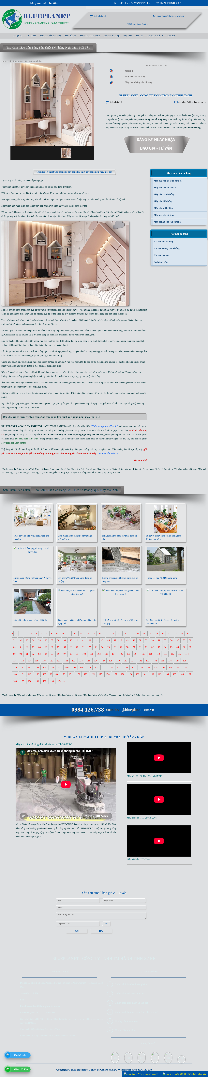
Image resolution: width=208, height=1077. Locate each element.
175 (100, 674)
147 (74, 667)
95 (52, 654)
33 (27, 640)
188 (15, 681)
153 (118, 667)
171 (70, 674)
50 (134, 640)
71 (83, 647)
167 (44, 674)
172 (78, 674)
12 (75, 633)
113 (179, 654)
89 (14, 654)
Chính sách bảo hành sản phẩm (131, 984)
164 (22, 674)
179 (130, 674)
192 (44, 681)
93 (39, 654)
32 (21, 640)
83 (159, 647)
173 (85, 674)
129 (118, 660)
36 (46, 640)
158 (155, 667)
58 (184, 640)
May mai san (128, 393)
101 (91, 654)
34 (33, 640)
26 (163, 633)
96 (58, 654)
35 (39, 640)
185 (174, 674)
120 (51, 660)
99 (77, 654)
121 (58, 660)
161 (178, 667)
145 (59, 667)
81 (146, 647)
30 (188, 633)
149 (89, 667)
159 (163, 667)
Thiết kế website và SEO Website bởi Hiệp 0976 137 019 (121, 1069)
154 (126, 667)
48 (121, 640)
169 (56, 674)
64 (39, 647)
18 (112, 633)
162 (185, 667)
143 (44, 667)
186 (182, 674)
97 (65, 654)
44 (96, 640)
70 (77, 647)
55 (165, 640)
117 (29, 660)
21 (131, 633)
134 (155, 660)
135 (162, 660)
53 (152, 640)
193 (52, 681)
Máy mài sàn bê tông (76, 216)
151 (104, 667)
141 (29, 667)
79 (134, 647)
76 (115, 647)
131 (133, 660)
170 (63, 674)
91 (27, 654)
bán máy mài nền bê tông (113, 469)
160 (170, 667)
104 (113, 654)
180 (137, 674)
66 (52, 647)
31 (14, 640)
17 (106, 633)
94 (46, 654)
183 (159, 674)
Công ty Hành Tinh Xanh (28, 469)
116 (22, 660)
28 (175, 633)
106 (128, 654)
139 (15, 667)
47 (115, 640)
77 (121, 647)
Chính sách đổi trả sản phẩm (129, 993)
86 (177, 647)
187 (189, 674)
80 (140, 647)
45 (102, 640)
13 (81, 633)
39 (65, 640)
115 (15, 660)
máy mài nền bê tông (91, 199)
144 (52, 667)
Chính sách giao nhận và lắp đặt (131, 1002)
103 (106, 654)
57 (177, 640)
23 (144, 633)
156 (141, 667)
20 (125, 633)
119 (44, 660)
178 (122, 674)
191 (37, 681)
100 (84, 654)
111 (165, 654)
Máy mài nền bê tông (44, 3)
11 (69, 633)
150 (96, 667)
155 (133, 667)
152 (111, 667)
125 (88, 660)
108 (143, 654)
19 (119, 633)
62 (27, 647)
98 (71, 654)
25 (157, 633)
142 (37, 667)
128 (110, 660)
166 (37, 674)
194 (59, 681)
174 (93, 674)
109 (150, 654)
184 (167, 674)
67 (58, 647)
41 (77, 640)
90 (21, 654)
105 (121, 654)
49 (127, 640)
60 (14, 647)
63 (33, 647)
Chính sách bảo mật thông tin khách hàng (136, 1012)
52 (146, 640)
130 (125, 660)
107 (136, 654)
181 (145, 674)
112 (172, 654)
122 (66, 660)
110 (158, 654)
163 (15, 674)
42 (83, 640)
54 (159, 640)
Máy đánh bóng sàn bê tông (25, 472)
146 (66, 667)
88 (190, 647)
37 (52, 640)
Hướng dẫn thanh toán (126, 1021)
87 (184, 647)
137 (177, 660)
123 (73, 660)
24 (150, 633)
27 (169, 633)
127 (103, 660)
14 (87, 633)
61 (21, 647)
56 (171, 640)
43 (90, 640)
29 (182, 633)
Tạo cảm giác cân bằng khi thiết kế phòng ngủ (86, 472)
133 (147, 660)
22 (138, 633)
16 (100, 633)
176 (108, 674)
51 (140, 640)
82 (152, 647)
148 (81, 667)
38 (58, 640)
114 (187, 654)
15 (94, 633)
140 (22, 667)
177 (115, 674)
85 (171, 647)
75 (108, 647)
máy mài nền (114, 472)
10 (62, 633)
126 (95, 660)
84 (165, 647)
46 (108, 640)
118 (36, 660)
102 (99, 654)
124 (81, 660)
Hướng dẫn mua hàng (126, 1030)
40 (71, 640)
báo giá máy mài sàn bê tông (155, 469)
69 (71, 647)
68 (65, 647)
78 (127, 647)
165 (29, 674)
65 (46, 647)
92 (33, 654)
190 (29, 681)
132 (140, 660)
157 (148, 667)
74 (102, 647)
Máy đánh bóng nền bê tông (52, 472)
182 (152, 674)
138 (184, 660)
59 (190, 640)
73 (96, 647)
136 (170, 660)
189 (22, 681)
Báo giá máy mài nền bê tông (57, 469)
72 (90, 647)
